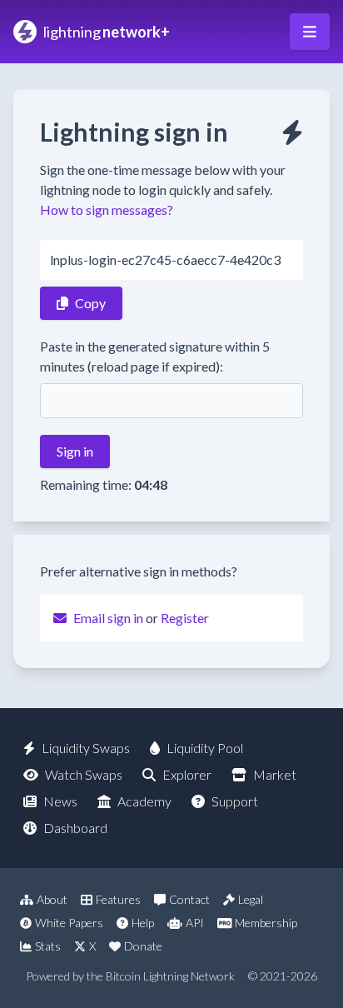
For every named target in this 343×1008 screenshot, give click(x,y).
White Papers (69, 923)
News (60, 801)
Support (234, 801)
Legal (250, 899)
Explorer (186, 774)
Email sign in (108, 618)
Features (118, 899)
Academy (144, 801)
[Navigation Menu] (310, 31)
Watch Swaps (83, 774)
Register (185, 618)
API (195, 923)
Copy (90, 303)
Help (143, 923)
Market (274, 774)
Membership (266, 923)
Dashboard (75, 828)
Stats (48, 946)
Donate (143, 946)
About (52, 899)
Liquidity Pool (205, 748)
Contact (189, 899)
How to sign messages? (106, 209)
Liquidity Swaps (86, 748)
